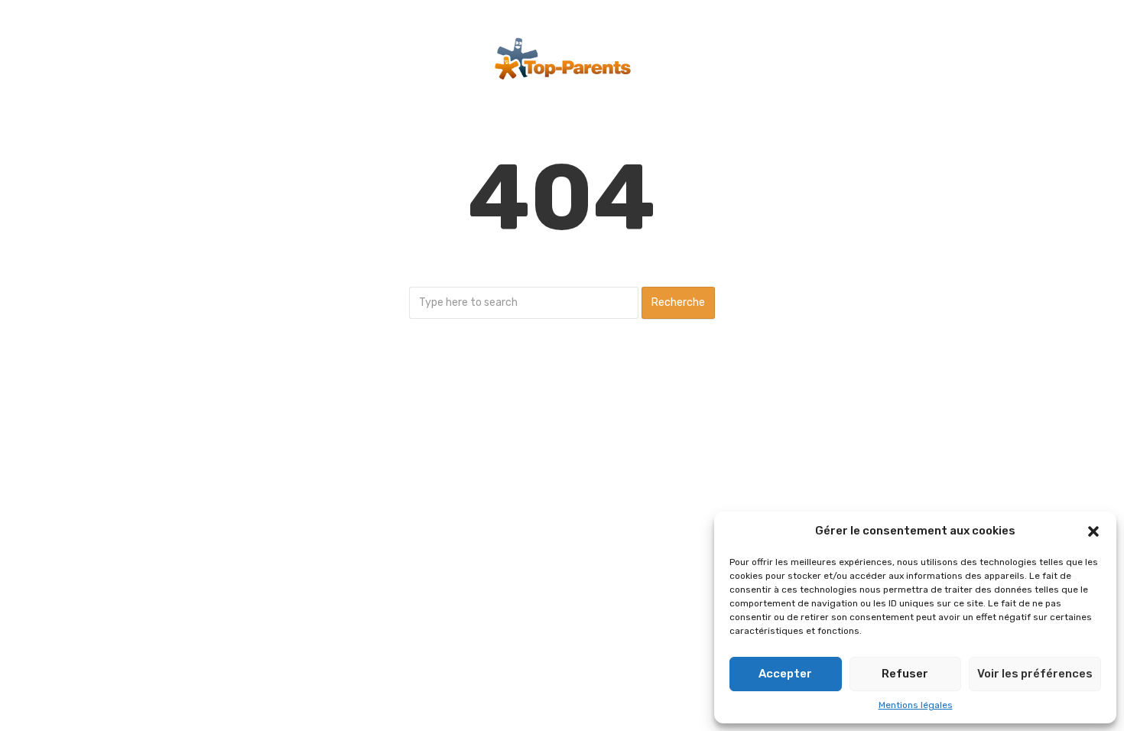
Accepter (785, 674)
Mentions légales (916, 705)
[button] (1093, 531)
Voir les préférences (1035, 674)
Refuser (905, 674)
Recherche (678, 302)
